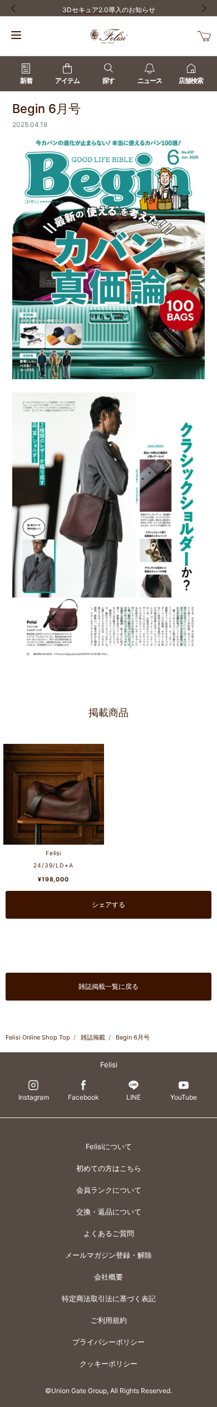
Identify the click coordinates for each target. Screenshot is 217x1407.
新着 (26, 80)
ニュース (149, 80)
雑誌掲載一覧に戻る (108, 986)
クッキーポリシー (108, 1363)
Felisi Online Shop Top (38, 1037)
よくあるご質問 (108, 1233)
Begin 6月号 (133, 1037)
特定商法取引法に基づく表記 (109, 1298)
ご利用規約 (109, 1320)
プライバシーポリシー (108, 1341)
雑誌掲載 (93, 1037)
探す (108, 80)
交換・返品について (108, 1211)
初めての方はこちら (108, 1168)
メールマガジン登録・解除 (108, 1255)
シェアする (108, 904)
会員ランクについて (108, 1189)
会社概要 (108, 1276)
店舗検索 (191, 80)
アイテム (67, 80)
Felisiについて (109, 1146)
